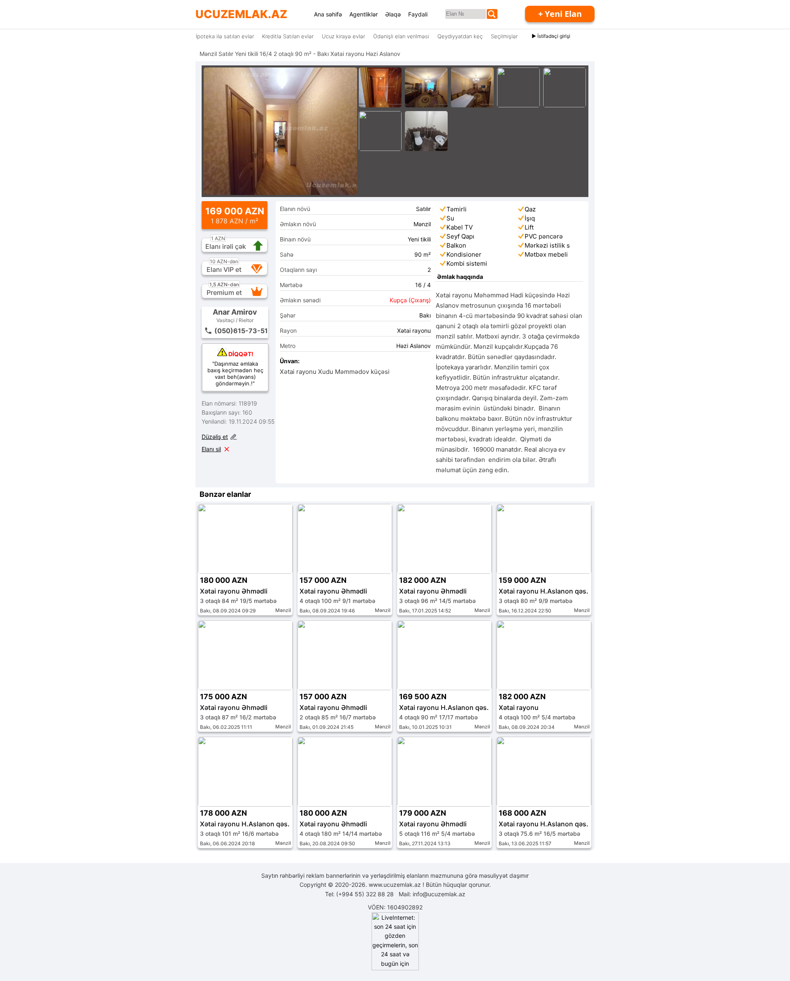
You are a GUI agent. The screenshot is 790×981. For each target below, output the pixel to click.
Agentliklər (363, 14)
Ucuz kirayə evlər (343, 36)
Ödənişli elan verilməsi (401, 36)
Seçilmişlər (504, 36)
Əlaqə (393, 14)
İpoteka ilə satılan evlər (225, 36)
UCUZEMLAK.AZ (241, 14)
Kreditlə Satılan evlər (288, 36)
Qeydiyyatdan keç (460, 36)
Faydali (418, 14)
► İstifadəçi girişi (551, 36)
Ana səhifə (328, 14)
